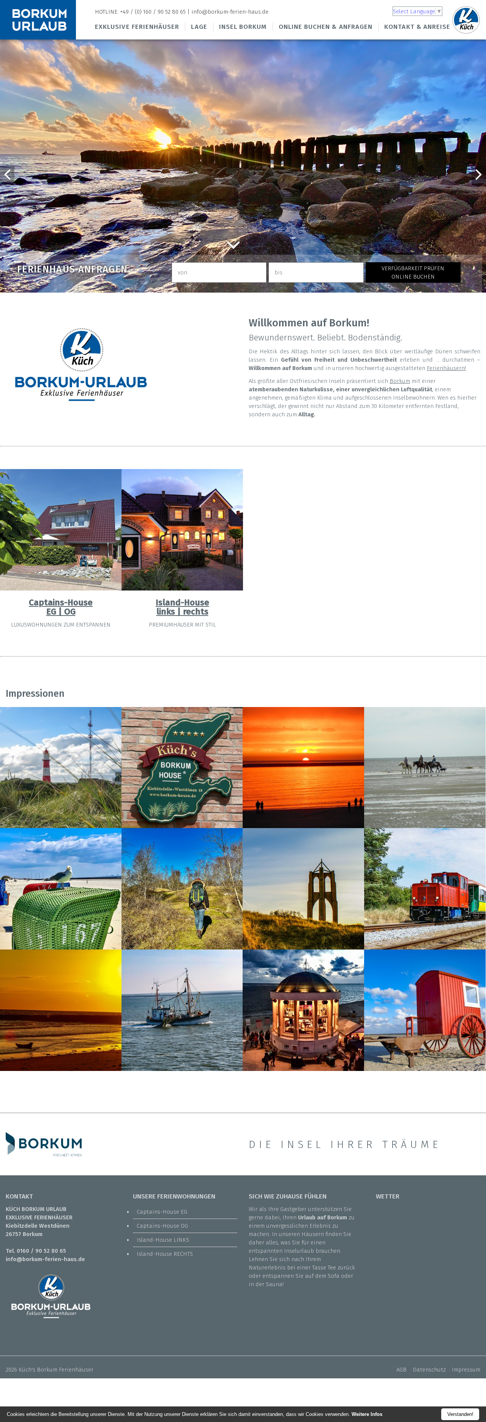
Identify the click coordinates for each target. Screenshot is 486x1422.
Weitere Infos (367, 1414)
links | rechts (182, 611)
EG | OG (61, 611)
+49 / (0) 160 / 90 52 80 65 (153, 11)
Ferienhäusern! (446, 368)
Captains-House (61, 602)
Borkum (400, 381)
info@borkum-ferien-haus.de (229, 11)
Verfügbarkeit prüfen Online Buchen (413, 272)
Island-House (182, 602)
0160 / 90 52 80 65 (41, 1250)
